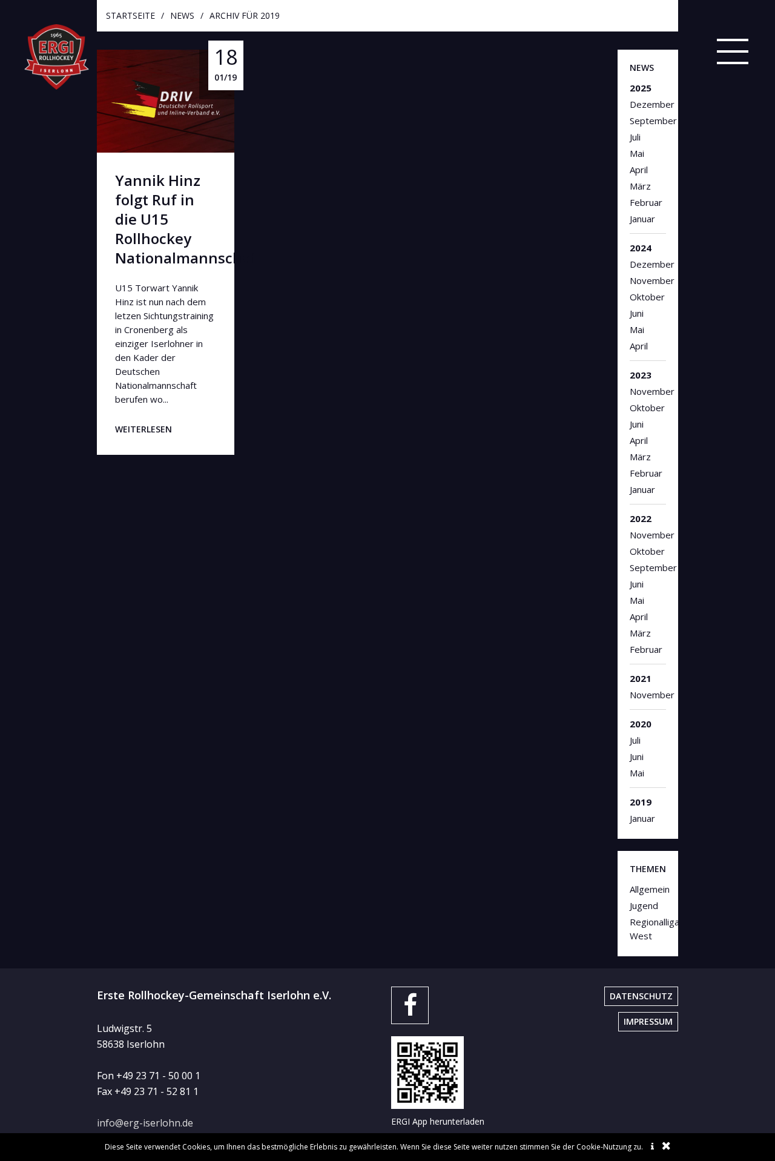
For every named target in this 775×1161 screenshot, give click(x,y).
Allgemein (648, 889)
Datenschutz (641, 996)
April (639, 170)
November (648, 280)
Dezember (648, 104)
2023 (640, 375)
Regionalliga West (648, 929)
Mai (637, 153)
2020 (640, 724)
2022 (640, 518)
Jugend (644, 905)
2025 (640, 88)
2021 (640, 678)
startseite (130, 15)
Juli (635, 137)
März (640, 186)
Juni (637, 313)
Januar (642, 219)
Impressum (648, 1021)
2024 (640, 248)
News (182, 15)
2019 (640, 802)
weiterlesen (143, 429)
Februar (646, 202)
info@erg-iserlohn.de (145, 1123)
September (648, 120)
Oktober (647, 297)
